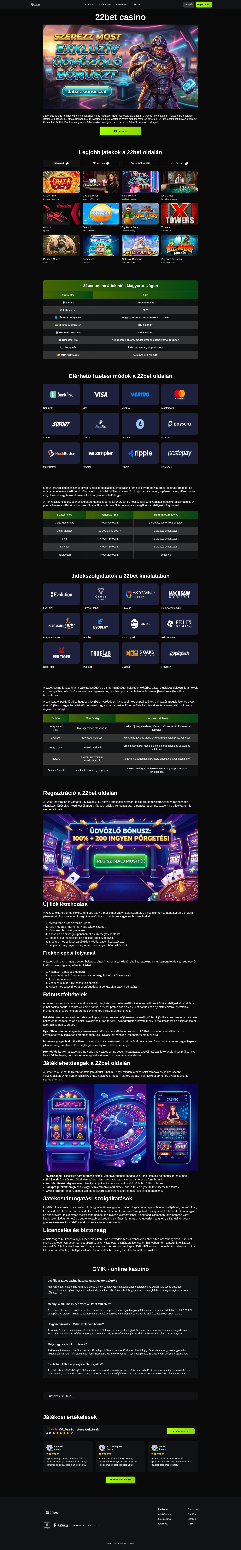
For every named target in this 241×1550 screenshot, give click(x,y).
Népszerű (59, 163)
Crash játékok (138, 163)
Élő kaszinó (99, 163)
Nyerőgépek (177, 163)
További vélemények (120, 1479)
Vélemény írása (180, 1431)
